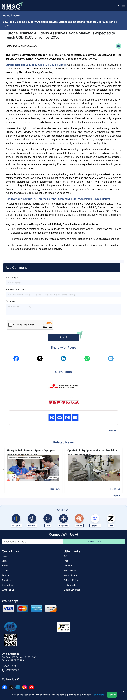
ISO (65, 556)
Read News (55, 489)
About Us (6, 580)
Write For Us (8, 589)
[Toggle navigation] (123, 6)
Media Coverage (72, 589)
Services (6, 575)
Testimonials (70, 585)
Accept (112, 694)
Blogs (4, 561)
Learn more (98, 694)
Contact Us (7, 585)
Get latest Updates (94, 542)
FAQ (66, 561)
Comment (10, 301)
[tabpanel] (33, 469)
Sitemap (68, 565)
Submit (63, 337)
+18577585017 (12, 670)
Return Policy (70, 575)
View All (111, 430)
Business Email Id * (16, 289)
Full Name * (12, 277)
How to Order (70, 570)
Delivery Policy (71, 580)
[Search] (118, 6)
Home (7, 15)
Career (5, 570)
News (17, 15)
